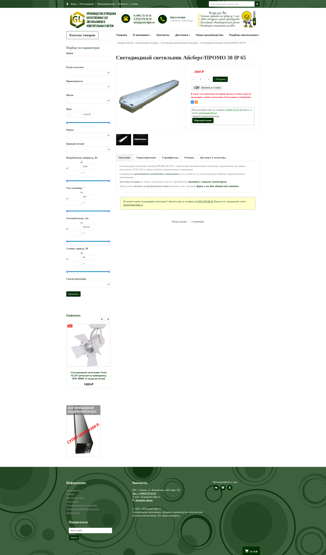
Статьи (134, 3)
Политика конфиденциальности (82, 509)
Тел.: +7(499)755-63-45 (144, 493)
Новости (122, 3)
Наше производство (209, 35)
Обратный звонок (203, 120)
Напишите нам (74, 490)
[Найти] (257, 4)
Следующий (198, 221)
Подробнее (93, 343)
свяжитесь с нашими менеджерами (207, 182)
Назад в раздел (179, 221)
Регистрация (87, 3)
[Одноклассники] (196, 102)
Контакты (163, 35)
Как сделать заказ (75, 497)
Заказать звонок (144, 500)
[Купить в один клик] (207, 87)
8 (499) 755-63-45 (142, 15)
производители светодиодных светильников (156, 174)
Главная (121, 35)
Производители (106, 3)
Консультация (177, 17)
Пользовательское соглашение (81, 505)
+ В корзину (220, 79)
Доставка (181, 35)
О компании (141, 35)
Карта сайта (73, 512)
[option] (88, 356)
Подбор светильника (243, 35)
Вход (73, 3)
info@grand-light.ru (144, 22)
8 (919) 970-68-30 (142, 19)
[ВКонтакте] (192, 102)
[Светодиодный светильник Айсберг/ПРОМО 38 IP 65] (149, 97)
